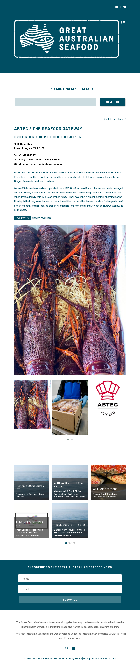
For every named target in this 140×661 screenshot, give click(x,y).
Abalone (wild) (61, 491)
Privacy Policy (73, 658)
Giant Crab (67, 494)
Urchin (82, 496)
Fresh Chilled (56, 136)
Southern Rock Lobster (30, 136)
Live (80, 136)
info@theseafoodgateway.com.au (39, 159)
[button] (68, 439)
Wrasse (67, 535)
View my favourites (41, 217)
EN (116, 7)
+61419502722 (27, 155)
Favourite (22, 217)
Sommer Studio (107, 658)
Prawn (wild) (32, 532)
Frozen (71, 136)
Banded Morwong (62, 529)
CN (124, 7)
